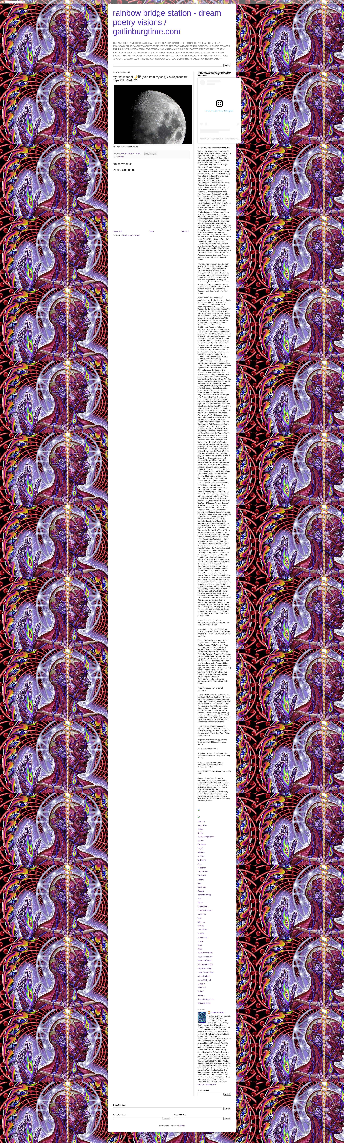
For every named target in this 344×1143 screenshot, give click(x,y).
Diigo (199, 864)
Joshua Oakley (206, 139)
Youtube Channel (204, 1003)
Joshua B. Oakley (217, 1012)
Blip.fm (200, 903)
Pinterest (201, 991)
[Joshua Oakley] (199, 817)
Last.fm (200, 848)
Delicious (201, 852)
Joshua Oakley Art (204, 980)
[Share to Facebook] (153, 153)
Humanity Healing (204, 895)
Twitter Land (202, 988)
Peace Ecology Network (206, 837)
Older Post (185, 231)
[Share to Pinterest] (156, 153)
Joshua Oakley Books (205, 999)
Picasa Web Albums (205, 910)
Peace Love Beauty (205, 961)
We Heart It (202, 860)
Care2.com (202, 887)
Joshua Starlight (203, 976)
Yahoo (200, 945)
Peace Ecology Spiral (205, 972)
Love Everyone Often (205, 965)
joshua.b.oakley (222, 139)
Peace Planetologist (205, 953)
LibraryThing (202, 937)
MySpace (201, 879)
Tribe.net (201, 926)
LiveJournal (202, 875)
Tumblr (121, 156)
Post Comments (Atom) (131, 235)
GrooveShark (202, 930)
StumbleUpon (203, 906)
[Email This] (145, 153)
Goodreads (202, 845)
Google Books (203, 872)
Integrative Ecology (205, 968)
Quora (200, 883)
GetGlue (201, 841)
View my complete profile (207, 1084)
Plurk (199, 899)
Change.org (202, 914)
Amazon (201, 941)
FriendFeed (202, 868)
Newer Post (118, 231)
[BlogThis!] (148, 153)
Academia (201, 984)
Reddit (200, 833)
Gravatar (201, 891)
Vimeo (200, 949)
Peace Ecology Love (205, 957)
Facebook (201, 821)
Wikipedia (201, 922)
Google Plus (202, 825)
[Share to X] (151, 153)
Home (151, 231)
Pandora (201, 933)
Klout (199, 918)
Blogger (200, 829)
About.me (201, 856)
